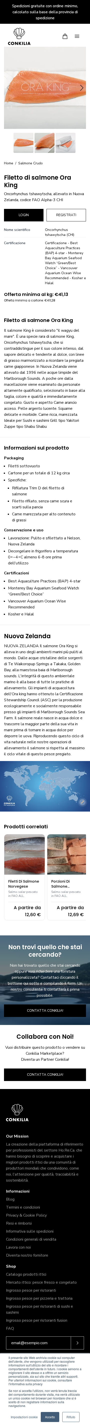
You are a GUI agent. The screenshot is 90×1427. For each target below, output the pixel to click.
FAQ (10, 1328)
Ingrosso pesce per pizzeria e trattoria (39, 1298)
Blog (10, 1199)
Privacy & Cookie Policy (26, 1215)
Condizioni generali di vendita (31, 1239)
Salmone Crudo (30, 163)
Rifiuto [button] (70, 1417)
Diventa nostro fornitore (27, 1255)
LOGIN (24, 215)
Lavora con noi (18, 1247)
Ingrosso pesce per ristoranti (31, 1290)
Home (8, 163)
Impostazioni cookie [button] (24, 1417)
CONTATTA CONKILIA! (45, 1010)
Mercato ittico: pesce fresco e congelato (41, 1282)
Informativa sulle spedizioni (30, 1231)
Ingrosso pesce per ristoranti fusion (36, 1320)
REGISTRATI (66, 215)
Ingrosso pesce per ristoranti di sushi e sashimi (39, 1309)
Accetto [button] (50, 1417)
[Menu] (77, 36)
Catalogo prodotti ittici (26, 1274)
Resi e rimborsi (19, 1223)
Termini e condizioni (23, 1207)
